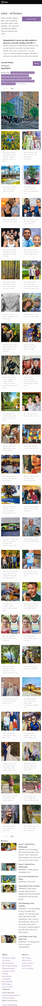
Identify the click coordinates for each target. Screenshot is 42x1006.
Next (13, 88)
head (28, 571)
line (37, 448)
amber (30, 701)
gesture (15, 221)
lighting (5, 448)
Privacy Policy (27, 960)
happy (25, 154)
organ (36, 219)
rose (34, 480)
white (7, 826)
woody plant (31, 191)
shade (4, 191)
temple (30, 347)
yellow (14, 154)
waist (29, 349)
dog (4, 604)
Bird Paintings (7, 984)
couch (10, 604)
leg (28, 344)
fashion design (28, 157)
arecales (9, 318)
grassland (5, 159)
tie (36, 154)
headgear (10, 381)
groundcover (12, 159)
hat (25, 316)
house (8, 191)
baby (29, 541)
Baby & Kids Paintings (9, 966)
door (11, 189)
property (8, 187)
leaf (31, 187)
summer (34, 608)
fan (34, 735)
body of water (14, 673)
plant (8, 152)
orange (31, 381)
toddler (33, 541)
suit (11, 703)
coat (13, 314)
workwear (5, 383)
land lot (9, 513)
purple (25, 446)
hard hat (26, 377)
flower (4, 152)
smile (35, 152)
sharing (5, 478)
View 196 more (21, 84)
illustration (30, 478)
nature (30, 252)
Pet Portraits (6, 960)
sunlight (9, 349)
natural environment (8, 511)
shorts (10, 252)
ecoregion (13, 152)
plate (25, 478)
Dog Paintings (6, 976)
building (14, 187)
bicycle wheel (14, 385)
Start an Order (31, 19)
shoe (25, 344)
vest (4, 256)
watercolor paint (28, 480)
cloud (27, 187)
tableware (14, 478)
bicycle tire (9, 377)
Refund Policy (27, 966)
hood (8, 541)
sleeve (25, 606)
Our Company (26, 958)
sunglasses (26, 735)
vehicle (26, 385)
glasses (32, 414)
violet (34, 448)
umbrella (9, 480)
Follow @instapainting (9, 1005)
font (31, 448)
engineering (12, 383)
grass (6, 288)
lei (14, 826)
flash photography (12, 347)
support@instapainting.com (11, 995)
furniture (11, 476)
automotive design (8, 545)
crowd (34, 737)
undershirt (5, 252)
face (25, 414)
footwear (5, 796)
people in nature (7, 154)
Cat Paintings (6, 979)
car (10, 539)
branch (5, 513)
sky (8, 189)
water (7, 666)
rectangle (34, 446)
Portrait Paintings (8, 963)
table (4, 476)
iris (29, 416)
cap (36, 314)
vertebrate (31, 219)
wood (4, 284)
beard (7, 219)
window (5, 189)
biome (25, 191)
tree (14, 189)
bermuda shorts (7, 798)
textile (29, 446)
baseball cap (6, 385)
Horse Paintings (7, 981)
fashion (32, 152)
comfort (11, 606)
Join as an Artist (7, 987)
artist (37, 476)
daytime (26, 219)
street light (13, 254)
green (29, 284)
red (33, 223)
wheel (4, 539)
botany (14, 219)
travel (4, 318)
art (34, 189)
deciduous (11, 288)
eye (32, 250)
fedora (4, 480)
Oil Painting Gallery (9, 958)
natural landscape (11, 286)
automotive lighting (29, 379)
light (28, 573)
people (37, 541)
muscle (8, 250)
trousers (33, 506)
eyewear (26, 737)
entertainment (27, 159)
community (10, 450)
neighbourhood (28, 705)
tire (7, 539)
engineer (35, 383)
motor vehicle (8, 543)
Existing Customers (8, 998)
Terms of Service (27, 963)
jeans (28, 506)
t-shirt (4, 387)
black (31, 539)
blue (25, 221)
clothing (5, 763)
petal (4, 161)
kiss (30, 344)
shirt (10, 446)
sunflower (11, 157)
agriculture (6, 157)
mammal (33, 221)
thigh (33, 349)
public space (35, 606)
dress (33, 154)
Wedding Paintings (8, 968)
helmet (31, 377)
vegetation (26, 189)
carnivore (5, 608)
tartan (31, 573)
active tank (13, 250)
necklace (36, 416)
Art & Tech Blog (27, 968)
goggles (32, 733)
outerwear (26, 152)
